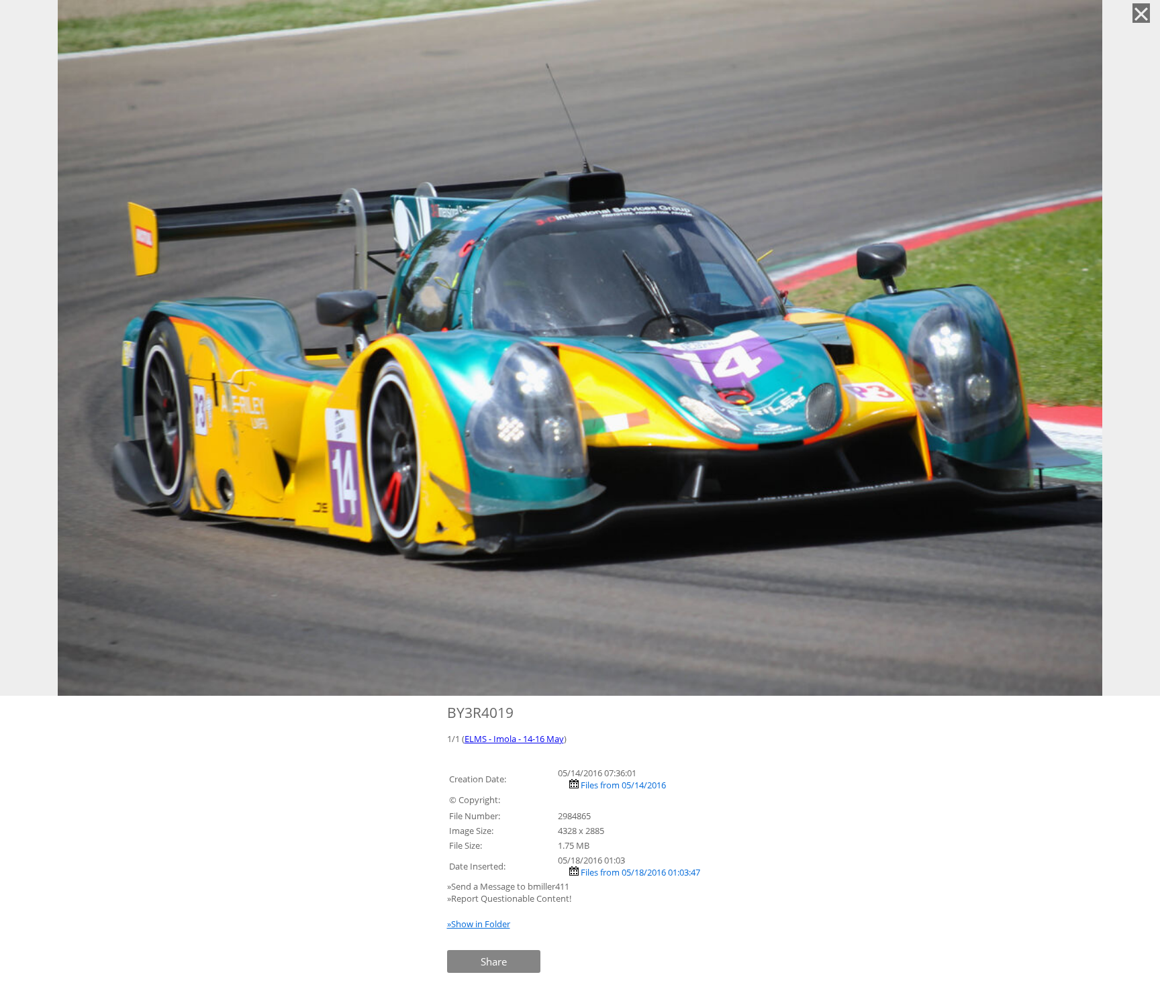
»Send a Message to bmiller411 (509, 886)
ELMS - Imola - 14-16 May (514, 739)
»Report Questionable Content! (509, 898)
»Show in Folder (478, 924)
